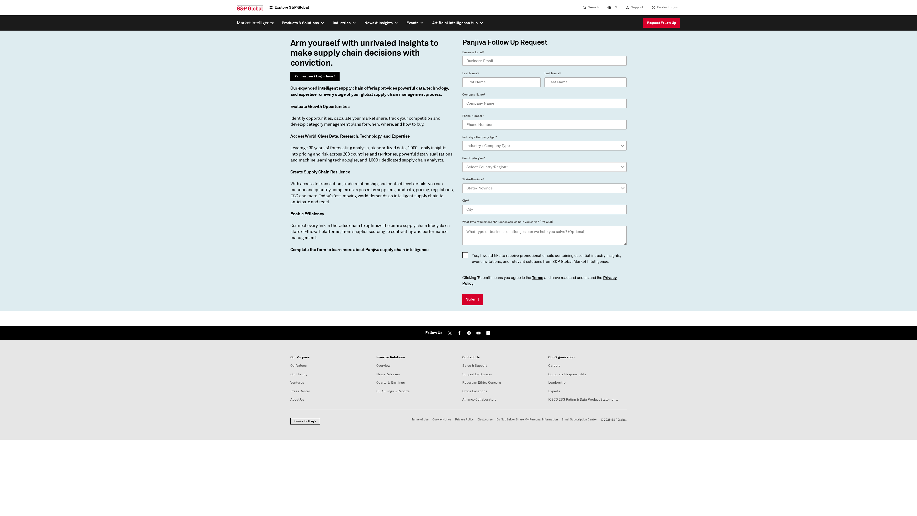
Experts (554, 391)
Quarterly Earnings (390, 383)
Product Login (667, 7)
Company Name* (473, 95)
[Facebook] (459, 333)
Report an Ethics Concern (481, 383)
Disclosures (485, 419)
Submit (472, 299)
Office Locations (474, 391)
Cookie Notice (441, 419)
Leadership (556, 383)
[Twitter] (450, 333)
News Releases (388, 374)
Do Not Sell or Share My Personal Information (527, 419)
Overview (383, 366)
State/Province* (473, 179)
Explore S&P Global (292, 7)
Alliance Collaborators (479, 400)
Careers (554, 366)
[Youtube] (478, 333)
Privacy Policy (464, 419)
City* (465, 201)
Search (593, 7)
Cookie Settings (305, 421)
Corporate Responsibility (567, 374)
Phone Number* (473, 116)
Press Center (300, 391)
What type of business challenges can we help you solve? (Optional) (507, 222)
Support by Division (477, 374)
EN (615, 7)
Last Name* (552, 73)
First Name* (470, 73)
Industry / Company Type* (479, 137)
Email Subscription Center (579, 419)
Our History (298, 374)
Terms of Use (420, 419)
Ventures (297, 383)
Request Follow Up (661, 23)
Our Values (298, 366)
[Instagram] (469, 333)
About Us (297, 400)
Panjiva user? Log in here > (315, 76)
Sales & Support (474, 366)
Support (637, 7)
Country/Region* (473, 158)
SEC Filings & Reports (393, 391)
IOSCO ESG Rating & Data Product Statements (583, 400)
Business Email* (473, 52)
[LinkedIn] (488, 333)
